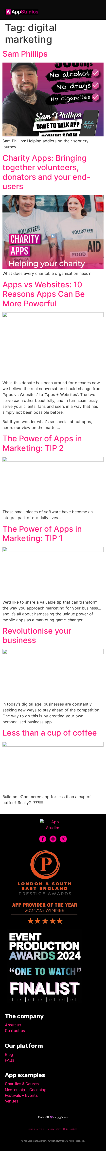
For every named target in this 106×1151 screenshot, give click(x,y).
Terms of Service (35, 1129)
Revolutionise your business (36, 635)
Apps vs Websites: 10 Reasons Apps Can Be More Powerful (43, 294)
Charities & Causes (22, 1084)
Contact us (15, 1030)
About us (13, 1025)
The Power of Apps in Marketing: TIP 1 (42, 533)
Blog (9, 1054)
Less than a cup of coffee (49, 733)
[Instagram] (53, 839)
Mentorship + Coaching (26, 1089)
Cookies (73, 1129)
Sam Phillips (25, 54)
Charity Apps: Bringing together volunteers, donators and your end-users (46, 172)
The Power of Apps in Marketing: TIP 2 (42, 443)
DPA (65, 1129)
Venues (11, 1101)
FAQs (9, 1060)
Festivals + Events (21, 1095)
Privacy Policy (54, 1129)
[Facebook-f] (42, 839)
